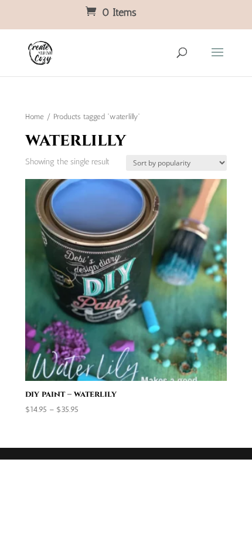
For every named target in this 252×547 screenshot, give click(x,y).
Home (34, 116)
